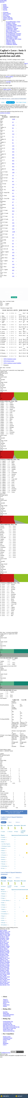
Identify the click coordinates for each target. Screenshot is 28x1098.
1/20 (13, 225)
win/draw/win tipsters (5, 112)
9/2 (13, 128)
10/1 (13, 222)
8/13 (13, 190)
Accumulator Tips (7, 1023)
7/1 (13, 137)
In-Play (4, 4)
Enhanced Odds (7, 1015)
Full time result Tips (7, 1024)
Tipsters (5, 5)
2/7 (13, 202)
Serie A (6, 15)
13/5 (13, 125)
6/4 (13, 181)
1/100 (13, 231)
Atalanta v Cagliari (12, 37)
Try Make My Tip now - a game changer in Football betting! (13, 98)
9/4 (13, 246)
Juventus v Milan (11, 29)
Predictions (5, 7)
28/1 (13, 270)
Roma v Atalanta (11, 24)
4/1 (13, 217)
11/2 (13, 134)
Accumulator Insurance (8, 1014)
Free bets (5, 9)
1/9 (13, 234)
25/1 (13, 228)
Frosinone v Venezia (13, 25)
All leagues (5, 12)
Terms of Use (6, 1002)
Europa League (6, 1039)
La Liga (5, 1040)
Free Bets (5, 1011)
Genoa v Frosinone (12, 36)
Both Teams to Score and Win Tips (11, 1027)
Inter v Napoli (10, 23)
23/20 (13, 119)
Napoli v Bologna (11, 44)
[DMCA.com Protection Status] (17, 1052)
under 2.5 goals (7, 89)
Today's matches (7, 13)
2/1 (13, 122)
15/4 (13, 196)
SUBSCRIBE (3, 0)
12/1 (13, 145)
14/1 (13, 258)
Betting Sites (6, 1013)
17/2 (13, 199)
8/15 (13, 211)
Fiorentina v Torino (13, 21)
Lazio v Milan (10, 40)
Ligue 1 (5, 1044)
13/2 (13, 264)
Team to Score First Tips (8, 1031)
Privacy (5, 1003)
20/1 (13, 154)
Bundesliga (5, 1043)
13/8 (13, 172)
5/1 (13, 131)
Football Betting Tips (8, 1021)
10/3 (13, 267)
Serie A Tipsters (9, 76)
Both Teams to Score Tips (9, 1025)
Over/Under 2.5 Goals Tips (9, 1028)
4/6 (13, 205)
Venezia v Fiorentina (13, 33)
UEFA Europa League (9, 361)
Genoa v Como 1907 (8, 19)
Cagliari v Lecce (13, 31)
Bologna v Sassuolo (12, 28)
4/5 (13, 178)
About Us (5, 999)
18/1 (13, 151)
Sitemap (5, 1006)
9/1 (13, 143)
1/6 (13, 220)
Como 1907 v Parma (13, 39)
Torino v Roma (10, 41)
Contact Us (5, 1000)
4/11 (13, 208)
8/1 (13, 140)
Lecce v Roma (6, 16)
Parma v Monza (11, 27)
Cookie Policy (6, 1004)
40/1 (13, 160)
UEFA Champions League (10, 359)
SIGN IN (2, 2)
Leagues (5, 8)
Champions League (7, 1038)
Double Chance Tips (8, 1029)
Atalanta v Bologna (7, 17)
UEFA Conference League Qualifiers (12, 363)
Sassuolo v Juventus (13, 35)
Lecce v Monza (11, 43)
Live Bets (8, 81)
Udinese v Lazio (11, 32)
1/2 (13, 175)
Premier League (6, 1036)
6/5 (13, 187)
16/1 (13, 148)
